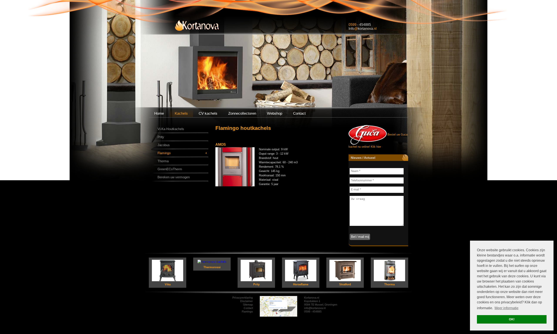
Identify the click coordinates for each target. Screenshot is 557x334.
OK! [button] (512, 319)
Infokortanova (363, 28)
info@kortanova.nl (315, 308)
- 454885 (360, 24)
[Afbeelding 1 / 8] (235, 166)
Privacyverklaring (242, 297)
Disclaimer (246, 301)
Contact (248, 308)
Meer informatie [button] (506, 308)
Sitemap (248, 304)
